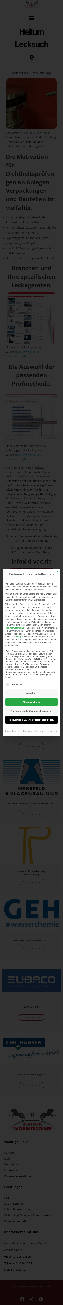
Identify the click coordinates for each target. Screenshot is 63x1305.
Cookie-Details (12, 731)
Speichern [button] (31, 693)
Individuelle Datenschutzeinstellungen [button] (31, 719)
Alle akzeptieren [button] (31, 702)
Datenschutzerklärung (15, 628)
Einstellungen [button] (17, 637)
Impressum (53, 731)
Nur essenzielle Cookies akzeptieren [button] (31, 710)
